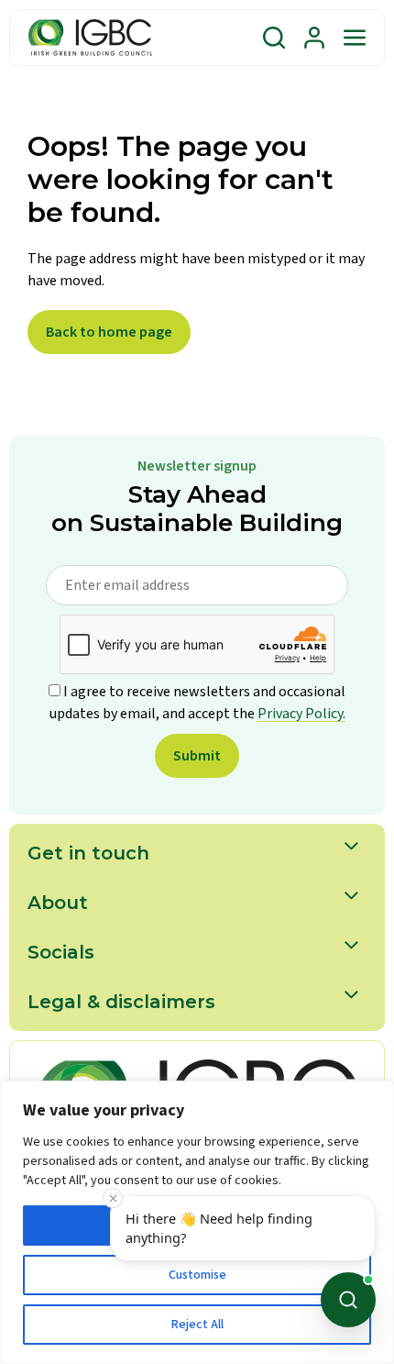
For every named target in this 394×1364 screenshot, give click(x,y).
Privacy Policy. (301, 714)
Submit (197, 756)
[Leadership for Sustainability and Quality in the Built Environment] (90, 37)
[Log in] (314, 38)
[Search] (274, 38)
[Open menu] (355, 38)
